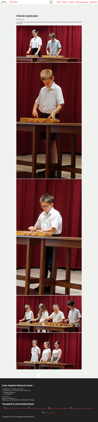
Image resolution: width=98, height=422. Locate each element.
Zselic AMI (13, 2)
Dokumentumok (82, 2)
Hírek (58, 2)
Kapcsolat (93, 2)
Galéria (71, 2)
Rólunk (64, 2)
